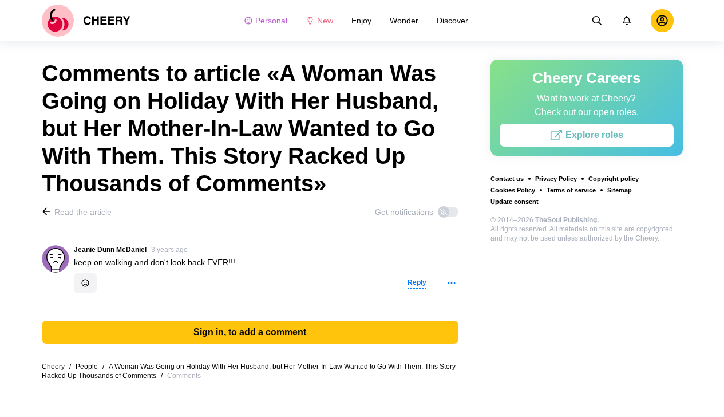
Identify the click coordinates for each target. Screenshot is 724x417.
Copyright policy (613, 178)
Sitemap (619, 190)
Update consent (514, 201)
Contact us (507, 178)
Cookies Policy (512, 190)
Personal (271, 20)
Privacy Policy (556, 178)
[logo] (86, 20)
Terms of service (571, 190)
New (325, 20)
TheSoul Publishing (566, 220)
